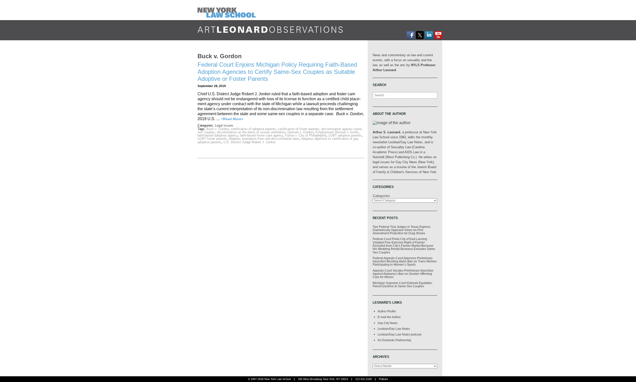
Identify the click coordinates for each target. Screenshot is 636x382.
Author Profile (387, 311)
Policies (383, 379)
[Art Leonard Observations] (228, 10)
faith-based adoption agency (218, 135)
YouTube (438, 35)
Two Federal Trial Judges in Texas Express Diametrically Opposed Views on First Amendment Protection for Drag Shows (401, 230)
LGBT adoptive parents (345, 135)
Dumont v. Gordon (300, 132)
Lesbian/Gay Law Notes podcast (399, 334)
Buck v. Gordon (217, 129)
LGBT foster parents (212, 139)
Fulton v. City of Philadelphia (305, 135)
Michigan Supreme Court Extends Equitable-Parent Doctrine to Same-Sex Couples (403, 284)
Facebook (411, 35)
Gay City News (388, 323)
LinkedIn (429, 35)
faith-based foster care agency (261, 135)
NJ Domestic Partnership (394, 340)
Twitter (420, 35)
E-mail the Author (389, 317)
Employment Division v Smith (337, 132)
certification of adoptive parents (253, 129)
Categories (381, 195)
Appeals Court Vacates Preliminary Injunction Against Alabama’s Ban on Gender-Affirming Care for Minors (403, 274)
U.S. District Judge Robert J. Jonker (249, 142)
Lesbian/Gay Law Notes (394, 328)
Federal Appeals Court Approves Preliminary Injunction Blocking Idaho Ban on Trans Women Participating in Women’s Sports (405, 261)
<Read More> (232, 119)
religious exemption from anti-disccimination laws (264, 139)
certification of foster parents (298, 129)
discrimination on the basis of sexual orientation (251, 132)
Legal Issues (224, 125)
